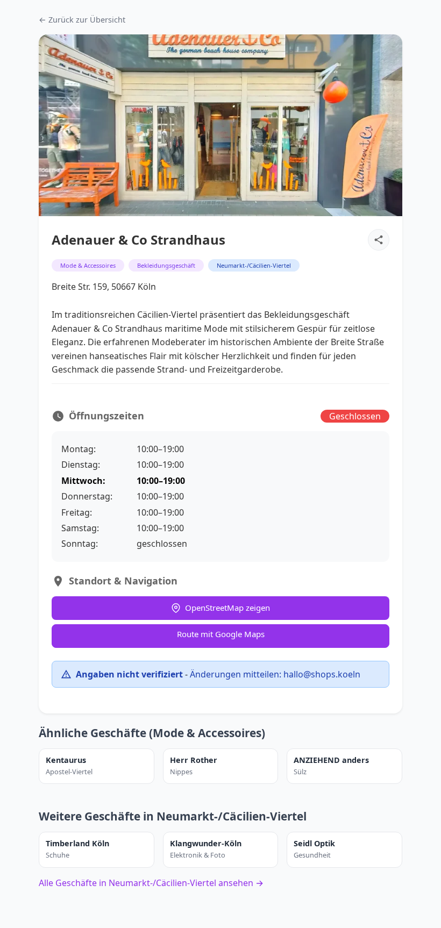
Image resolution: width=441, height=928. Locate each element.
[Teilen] (378, 240)
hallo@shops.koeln (321, 674)
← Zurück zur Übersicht (82, 20)
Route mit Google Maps (221, 634)
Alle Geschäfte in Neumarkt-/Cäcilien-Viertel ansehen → (151, 883)
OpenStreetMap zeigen (227, 607)
